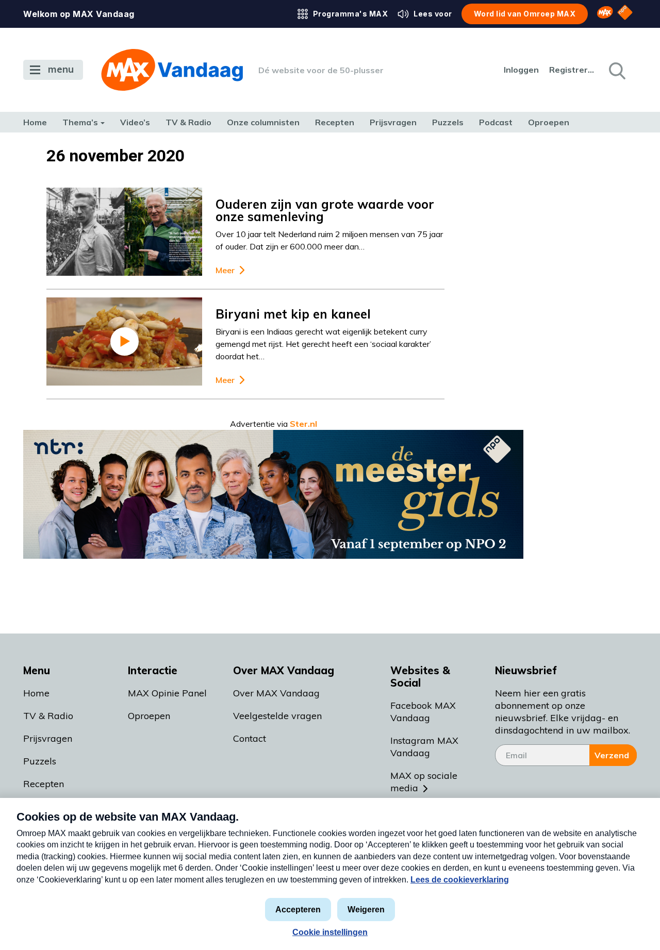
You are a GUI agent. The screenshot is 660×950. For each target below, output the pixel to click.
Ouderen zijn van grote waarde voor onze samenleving (325, 210)
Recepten (334, 122)
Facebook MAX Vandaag (423, 711)
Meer (225, 270)
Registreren (572, 69)
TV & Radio (188, 122)
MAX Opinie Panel (167, 693)
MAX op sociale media (423, 782)
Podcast (496, 122)
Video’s (135, 122)
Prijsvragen (393, 122)
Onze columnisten (263, 122)
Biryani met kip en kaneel (293, 314)
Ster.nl (303, 424)
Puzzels (448, 122)
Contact (249, 738)
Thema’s (80, 122)
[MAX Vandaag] (172, 69)
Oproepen (548, 122)
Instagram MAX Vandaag (424, 747)
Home (35, 122)
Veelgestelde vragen (277, 716)
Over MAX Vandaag (276, 693)
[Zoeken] (616, 70)
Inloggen (521, 69)
